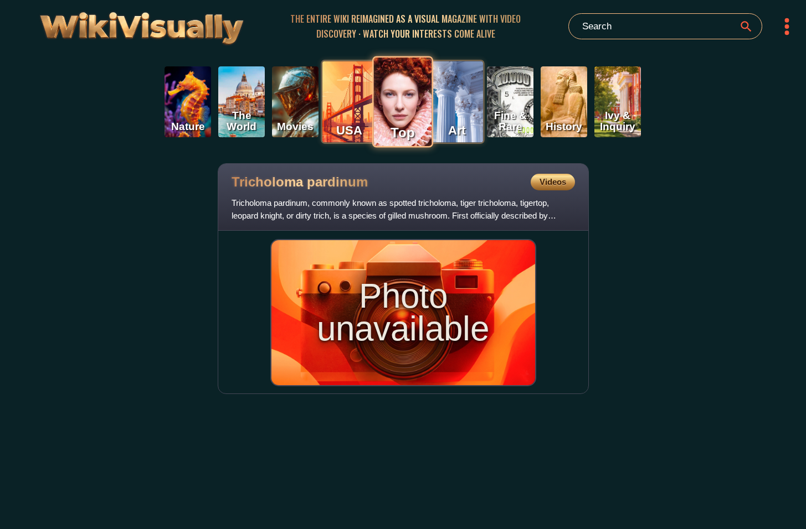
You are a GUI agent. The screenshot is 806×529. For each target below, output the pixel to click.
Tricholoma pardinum (300, 181)
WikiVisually (113, 24)
